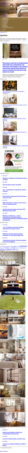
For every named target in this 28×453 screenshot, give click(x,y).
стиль (8, 249)
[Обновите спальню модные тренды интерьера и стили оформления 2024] (10, 103)
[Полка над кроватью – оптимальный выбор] (12, 294)
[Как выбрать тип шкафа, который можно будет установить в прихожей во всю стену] (12, 382)
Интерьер (5, 26)
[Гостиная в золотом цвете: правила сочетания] (12, 397)
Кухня (4, 23)
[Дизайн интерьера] (7, 12)
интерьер (23, 246)
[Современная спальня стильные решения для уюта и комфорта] (10, 117)
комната (7, 247)
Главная (2, 32)
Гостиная (5, 20)
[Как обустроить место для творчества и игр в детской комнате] (12, 323)
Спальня (5, 22)
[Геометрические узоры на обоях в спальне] (12, 265)
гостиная (11, 246)
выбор (5, 246)
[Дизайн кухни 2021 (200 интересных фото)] (12, 411)
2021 (1, 246)
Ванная (5, 25)
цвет (14, 249)
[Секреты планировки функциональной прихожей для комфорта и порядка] (10, 130)
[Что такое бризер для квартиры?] (12, 338)
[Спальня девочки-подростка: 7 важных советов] (12, 280)
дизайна (18, 246)
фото (11, 249)
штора (17, 249)
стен (5, 249)
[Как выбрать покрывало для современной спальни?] (12, 367)
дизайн (15, 246)
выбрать (8, 246)
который (10, 247)
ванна (3, 246)
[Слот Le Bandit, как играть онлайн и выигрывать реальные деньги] (10, 90)
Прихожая (6, 19)
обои (19, 247)
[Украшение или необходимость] (12, 309)
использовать (2, 247)
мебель (17, 247)
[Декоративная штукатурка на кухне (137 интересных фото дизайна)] (12, 353)
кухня (13, 247)
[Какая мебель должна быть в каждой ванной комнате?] (12, 426)
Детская (5, 21)
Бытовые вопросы (8, 27)
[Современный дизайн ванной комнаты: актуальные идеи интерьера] (10, 144)
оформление (22, 247)
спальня (2, 249)
